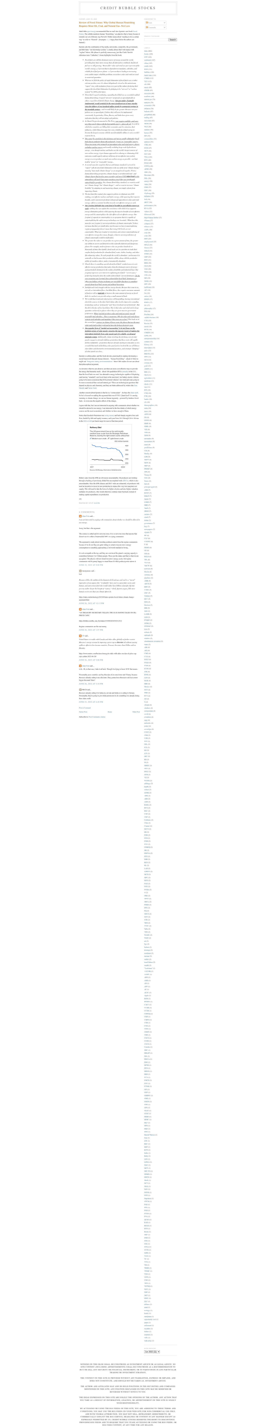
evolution (147, 717)
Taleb (146, 508)
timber (146, 1331)
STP (145, 57)
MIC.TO (147, 1171)
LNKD (146, 502)
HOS (146, 602)
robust (146, 789)
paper (146, 1322)
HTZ (146, 856)
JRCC (146, 202)
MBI (146, 684)
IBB (145, 608)
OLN (146, 375)
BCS (146, 808)
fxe (145, 293)
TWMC (147, 1271)
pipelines (147, 578)
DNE (146, 1062)
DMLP (146, 496)
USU (146, 478)
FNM (146, 841)
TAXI (146, 1256)
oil (145, 84)
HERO (146, 1116)
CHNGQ (147, 1014)
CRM (146, 1029)
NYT (146, 690)
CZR (146, 738)
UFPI (146, 1277)
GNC (146, 593)
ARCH (146, 584)
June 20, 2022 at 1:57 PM (91, 630)
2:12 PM (97, 503)
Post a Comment (85, 708)
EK (145, 832)
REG (146, 260)
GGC (146, 190)
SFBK (146, 623)
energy (146, 181)
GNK (146, 187)
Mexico (146, 687)
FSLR (146, 662)
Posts (150, 23)
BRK (146, 263)
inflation (147, 108)
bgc (145, 944)
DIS (145, 1056)
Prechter (147, 314)
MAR (146, 680)
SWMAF (147, 626)
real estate (147, 121)
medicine (147, 381)
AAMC (146, 974)
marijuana (147, 1316)
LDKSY (147, 871)
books (146, 54)
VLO (146, 562)
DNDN (146, 299)
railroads (147, 635)
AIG (145, 650)
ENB (146, 835)
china (146, 63)
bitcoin (146, 572)
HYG (146, 1132)
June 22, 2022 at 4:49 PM (91, 702)
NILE (146, 1186)
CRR (146, 1035)
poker (146, 726)
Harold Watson (149, 1135)
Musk (146, 1180)
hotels (146, 1313)
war (145, 387)
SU (145, 305)
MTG (146, 880)
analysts (147, 102)
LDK (146, 457)
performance (148, 205)
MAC (146, 1165)
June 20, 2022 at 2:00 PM (91, 660)
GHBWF (147, 1095)
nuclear (146, 956)
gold (145, 366)
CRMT (146, 1032)
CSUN (146, 1044)
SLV (145, 154)
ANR (146, 490)
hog (145, 526)
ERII (146, 1074)
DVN (146, 1068)
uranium (147, 1334)
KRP (146, 1147)
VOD (146, 432)
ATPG (146, 414)
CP (83, 636)
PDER (146, 905)
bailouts (147, 111)
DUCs (125, 481)
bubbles (147, 72)
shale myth (134, 392)
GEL (146, 744)
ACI (145, 290)
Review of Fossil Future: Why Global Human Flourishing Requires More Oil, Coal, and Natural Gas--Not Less (107, 24)
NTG (146, 886)
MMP (146, 423)
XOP (146, 1292)
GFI (145, 1089)
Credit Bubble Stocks (128, 7)
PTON (146, 1213)
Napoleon (147, 1198)
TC (145, 1259)
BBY (146, 587)
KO (145, 759)
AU (145, 989)
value (146, 184)
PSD (146, 1210)
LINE (146, 335)
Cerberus (147, 820)
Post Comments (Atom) (97, 717)
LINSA (146, 1162)
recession (147, 93)
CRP (146, 817)
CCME (146, 1007)
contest (146, 341)
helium (146, 947)
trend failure (148, 962)
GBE (146, 172)
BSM (146, 998)
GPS (146, 1107)
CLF (146, 538)
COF (146, 814)
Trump (146, 475)
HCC (146, 599)
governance (148, 523)
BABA (146, 805)
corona (146, 363)
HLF (146, 1123)
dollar (146, 520)
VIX (145, 429)
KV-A (146, 208)
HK (145, 850)
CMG (146, 653)
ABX (146, 977)
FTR (146, 396)
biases (146, 481)
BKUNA (147, 354)
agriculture (148, 378)
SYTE (146, 1250)
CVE (146, 320)
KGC (146, 1144)
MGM (146, 123)
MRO (146, 505)
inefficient (147, 287)
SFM (146, 774)
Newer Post (83, 712)
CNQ (146, 393)
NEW (146, 463)
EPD (146, 357)
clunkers (147, 708)
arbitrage (147, 783)
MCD (146, 874)
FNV (146, 1083)
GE (145, 550)
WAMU (147, 935)
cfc (145, 402)
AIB (145, 647)
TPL (145, 559)
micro (146, 296)
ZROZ (146, 511)
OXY (146, 768)
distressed (147, 214)
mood (146, 326)
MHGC (146, 765)
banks (146, 399)
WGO (146, 272)
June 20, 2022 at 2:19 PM (91, 684)
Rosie (146, 1232)
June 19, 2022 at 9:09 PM (91, 565)
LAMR (146, 614)
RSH (146, 69)
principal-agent (149, 487)
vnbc (146, 1337)
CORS (146, 590)
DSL (146, 178)
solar (146, 236)
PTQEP (147, 620)
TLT (145, 81)
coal (145, 232)
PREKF (147, 469)
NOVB (146, 1192)
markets (147, 130)
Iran (145, 1138)
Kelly (146, 1156)
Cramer (146, 826)
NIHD (146, 281)
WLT (146, 127)
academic (147, 96)
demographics (149, 405)
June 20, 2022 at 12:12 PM (91, 603)
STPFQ (147, 166)
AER (146, 799)
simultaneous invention (152, 641)
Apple (146, 995)
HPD (146, 1126)
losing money (109, 415)
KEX (146, 862)
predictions (148, 447)
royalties (147, 1328)
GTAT (146, 1113)
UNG (146, 1280)
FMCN (146, 1080)
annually (125, 371)
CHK (146, 145)
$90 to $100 (87, 421)
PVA (146, 1216)
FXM (146, 665)
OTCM (146, 1201)
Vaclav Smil (92, 388)
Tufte (146, 929)
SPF (145, 284)
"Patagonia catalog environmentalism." (99, 361)
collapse (147, 223)
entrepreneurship (150, 338)
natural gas (148, 99)
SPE (145, 472)
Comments (152, 27)
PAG (145, 1204)
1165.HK (147, 971)
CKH (146, 1016)
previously (91, 31)
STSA (146, 1247)
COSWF (147, 541)
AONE (146, 169)
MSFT (146, 459)
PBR (146, 693)
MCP (146, 151)
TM (145, 1265)
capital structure (149, 317)
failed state (148, 75)
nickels (146, 632)
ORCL (146, 902)
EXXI (146, 148)
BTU (146, 160)
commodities (148, 139)
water (146, 644)
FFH (146, 838)
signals (146, 532)
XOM (146, 435)
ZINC (146, 1298)
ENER (146, 254)
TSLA (146, 157)
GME (146, 1098)
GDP (146, 257)
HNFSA (147, 853)
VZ (145, 777)
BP (145, 535)
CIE (145, 450)
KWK (146, 675)
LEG (146, 1159)
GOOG (146, 420)
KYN (146, 1150)
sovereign (147, 729)
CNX (146, 1026)
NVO (146, 1195)
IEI (145, 750)
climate (146, 705)
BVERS (147, 1001)
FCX (146, 1077)
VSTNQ (147, 1286)
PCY (146, 696)
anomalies (147, 438)
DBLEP (147, 1053)
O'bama (146, 220)
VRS (146, 932)
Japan (146, 499)
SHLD (146, 251)
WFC (146, 1289)
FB (145, 417)
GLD (146, 266)
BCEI (146, 329)
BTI (145, 390)
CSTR (146, 1041)
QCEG (146, 1219)
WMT (146, 938)
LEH (146, 617)
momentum (148, 441)
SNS (146, 1241)
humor (146, 133)
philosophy (148, 308)
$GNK (146, 793)
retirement (147, 1325)
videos (146, 211)
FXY (146, 844)
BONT (146, 493)
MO (145, 278)
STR (146, 920)
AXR (146, 802)
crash (146, 517)
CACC (146, 1005)
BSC (146, 811)
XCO (146, 360)
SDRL (146, 426)
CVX (146, 656)
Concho (147, 1047)
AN (145, 983)
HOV (146, 239)
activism (147, 569)
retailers (147, 638)
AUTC (146, 992)
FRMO (146, 547)
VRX (146, 1283)
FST (145, 741)
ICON (146, 668)
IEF (145, 136)
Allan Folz (85, 516)
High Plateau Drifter (151, 217)
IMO (146, 611)
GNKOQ (147, 847)
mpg (145, 720)
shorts (146, 384)
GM (145, 553)
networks (147, 723)
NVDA (146, 889)
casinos (146, 514)
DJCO (146, 829)
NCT (146, 1183)
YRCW (146, 566)
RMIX (146, 302)
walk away (148, 1341)
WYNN (146, 780)
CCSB (146, 1011)
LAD (146, 868)
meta (146, 408)
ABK (146, 796)
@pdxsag (147, 193)
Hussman (147, 175)
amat (146, 1307)
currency (147, 575)
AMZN (146, 369)
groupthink (148, 114)
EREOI (146, 1071)
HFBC (146, 1119)
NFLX (146, 245)
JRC (145, 756)
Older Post (136, 712)
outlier (146, 959)
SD (145, 699)
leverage (147, 950)
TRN (146, 923)
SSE (145, 1244)
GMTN (146, 1101)
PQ (145, 911)
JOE (145, 671)
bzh (145, 484)
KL (145, 865)
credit (146, 66)
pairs (146, 350)
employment (148, 241)
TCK (146, 1262)
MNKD (146, 1174)
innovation (148, 348)
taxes (146, 411)
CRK (146, 735)
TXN (146, 1274)
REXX (146, 1225)
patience (147, 142)
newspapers (148, 529)
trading (146, 117)
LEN (146, 678)
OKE (146, 896)
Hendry (146, 453)
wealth (146, 965)
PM (145, 311)
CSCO (146, 1038)
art (145, 941)
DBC (146, 1050)
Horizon (147, 605)
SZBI (146, 1253)
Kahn (146, 1153)
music (146, 87)
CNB (146, 1023)
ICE (145, 747)
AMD (146, 980)
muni (146, 444)
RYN (146, 1228)
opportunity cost (150, 1319)
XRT (146, 1295)
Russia (146, 323)
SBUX (146, 914)
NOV (146, 1189)
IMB (146, 859)
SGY (146, 917)
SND (146, 1238)
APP (146, 986)
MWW (146, 1177)
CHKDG (147, 332)
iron (145, 629)
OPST (146, 898)
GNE (146, 1104)
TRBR (146, 1268)
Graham (147, 596)
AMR (146, 581)
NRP (146, 466)
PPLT (146, 771)
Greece (146, 248)
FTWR (146, 1086)
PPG (146, 908)
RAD (146, 1222)
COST (146, 732)
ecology (147, 1310)
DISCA (146, 1059)
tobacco (147, 226)
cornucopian (148, 711)
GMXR (146, 90)
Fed (145, 199)
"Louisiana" (148, 968)
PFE (145, 1207)
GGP (146, 1092)
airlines (146, 1304)
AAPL (146, 230)
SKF (146, 1235)
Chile (146, 823)
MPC (146, 877)
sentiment (147, 60)
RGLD (146, 556)
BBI (145, 372)
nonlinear (147, 953)
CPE (146, 275)
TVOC (146, 926)
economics (148, 105)
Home (110, 712)
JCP (145, 753)
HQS (146, 1129)
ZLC (146, 1301)
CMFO (146, 1020)
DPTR (146, 1065)
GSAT (146, 1110)
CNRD (146, 78)
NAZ (146, 883)
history (146, 344)
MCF (146, 1168)
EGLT (146, 659)
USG (146, 269)
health (146, 787)
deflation (147, 196)
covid (146, 714)
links (146, 51)
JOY (145, 1141)
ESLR (146, 163)
